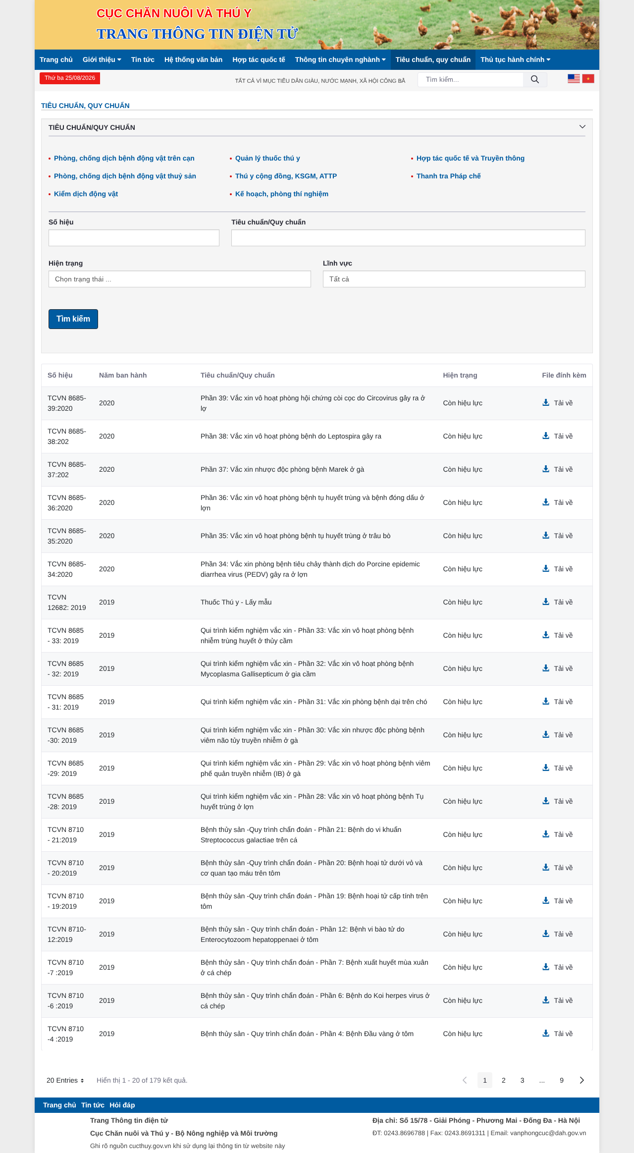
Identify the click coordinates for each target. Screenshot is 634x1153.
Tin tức (143, 59)
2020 (106, 403)
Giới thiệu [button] (100, 59)
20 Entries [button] (69, 1082)
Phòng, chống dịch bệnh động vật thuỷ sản (125, 176)
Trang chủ (56, 59)
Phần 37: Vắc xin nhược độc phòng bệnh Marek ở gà (283, 469)
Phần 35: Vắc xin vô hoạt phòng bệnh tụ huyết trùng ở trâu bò (296, 536)
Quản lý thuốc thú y (267, 158)
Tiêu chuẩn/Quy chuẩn (268, 222)
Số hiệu (61, 222)
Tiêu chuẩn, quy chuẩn (433, 59)
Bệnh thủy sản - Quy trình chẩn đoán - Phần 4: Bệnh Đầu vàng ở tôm (307, 1034)
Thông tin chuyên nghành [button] (338, 59)
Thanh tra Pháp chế (449, 176)
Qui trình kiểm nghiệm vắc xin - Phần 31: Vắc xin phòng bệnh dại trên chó (314, 702)
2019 (106, 602)
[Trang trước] (465, 1080)
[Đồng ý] (535, 80)
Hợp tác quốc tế (258, 59)
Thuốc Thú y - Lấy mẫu (236, 602)
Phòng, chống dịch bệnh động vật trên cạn (124, 158)
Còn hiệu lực (462, 403)
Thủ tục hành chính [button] (513, 59)
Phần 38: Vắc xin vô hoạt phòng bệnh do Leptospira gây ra (291, 436)
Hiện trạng (66, 263)
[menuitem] (60, 1105)
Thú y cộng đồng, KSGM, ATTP (286, 176)
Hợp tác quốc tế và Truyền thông (471, 158)
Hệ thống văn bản (193, 59)
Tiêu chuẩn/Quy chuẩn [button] (92, 127)
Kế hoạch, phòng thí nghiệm (281, 194)
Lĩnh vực (337, 263)
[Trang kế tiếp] (582, 1080)
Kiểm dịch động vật (86, 194)
